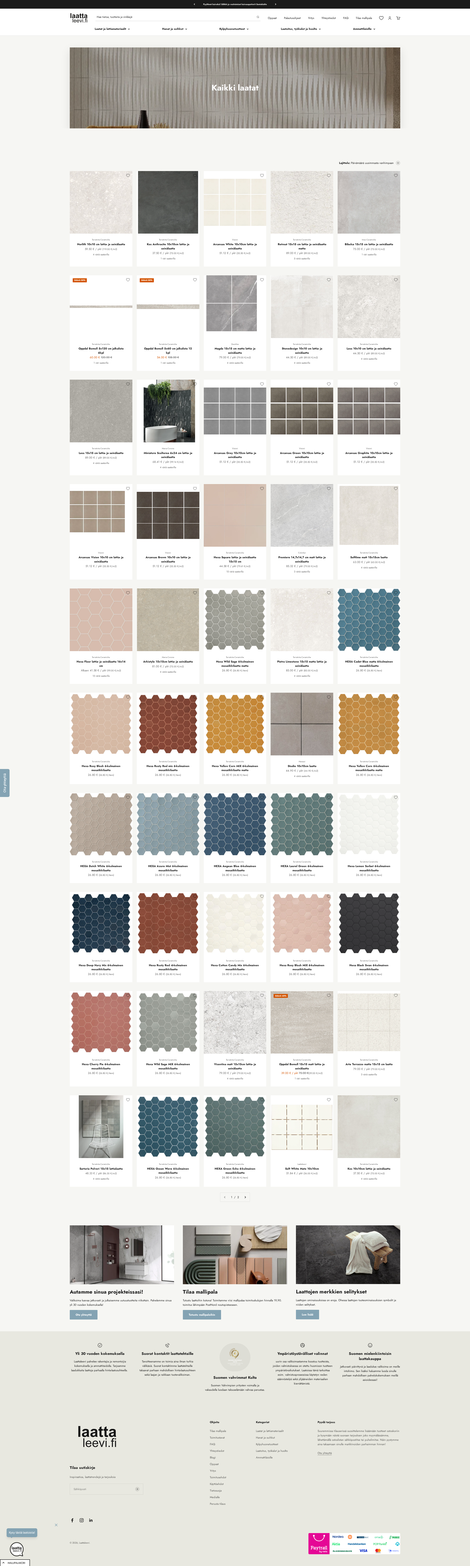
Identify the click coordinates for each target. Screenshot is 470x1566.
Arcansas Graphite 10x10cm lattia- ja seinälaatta (369, 455)
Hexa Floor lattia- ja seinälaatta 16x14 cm (101, 664)
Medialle (215, 1497)
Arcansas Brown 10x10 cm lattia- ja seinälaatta (168, 559)
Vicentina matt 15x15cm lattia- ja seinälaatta (235, 1066)
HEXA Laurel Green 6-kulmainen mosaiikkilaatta (302, 868)
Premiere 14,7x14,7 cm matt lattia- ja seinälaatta (302, 559)
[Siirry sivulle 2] (245, 1197)
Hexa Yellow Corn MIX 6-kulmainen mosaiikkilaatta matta (235, 768)
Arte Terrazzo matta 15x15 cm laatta (369, 1064)
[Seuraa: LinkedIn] (90, 1520)
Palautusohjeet (292, 18)
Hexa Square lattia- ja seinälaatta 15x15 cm (235, 559)
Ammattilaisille (362, 29)
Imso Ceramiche (369, 239)
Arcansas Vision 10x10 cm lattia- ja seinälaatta (101, 559)
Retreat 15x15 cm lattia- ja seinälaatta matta (302, 246)
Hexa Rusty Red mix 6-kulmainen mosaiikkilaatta (168, 768)
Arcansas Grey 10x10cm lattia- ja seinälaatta (235, 455)
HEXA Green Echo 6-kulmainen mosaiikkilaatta (235, 1171)
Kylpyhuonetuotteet (232, 29)
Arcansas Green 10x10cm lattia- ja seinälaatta (302, 455)
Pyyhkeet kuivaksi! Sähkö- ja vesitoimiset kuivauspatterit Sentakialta (235, 4)
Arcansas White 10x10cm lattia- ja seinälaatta (235, 246)
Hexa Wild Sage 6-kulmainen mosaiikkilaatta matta (235, 664)
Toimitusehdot (218, 1477)
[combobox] (175, 17)
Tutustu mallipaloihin (202, 1315)
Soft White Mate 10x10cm (302, 1169)
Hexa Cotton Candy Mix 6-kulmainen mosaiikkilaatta (235, 967)
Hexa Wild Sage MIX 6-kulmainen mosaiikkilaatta (168, 1066)
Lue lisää (307, 1315)
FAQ (345, 18)
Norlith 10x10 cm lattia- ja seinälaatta (101, 244)
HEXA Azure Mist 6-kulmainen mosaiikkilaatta (168, 868)
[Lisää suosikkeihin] (128, 175)
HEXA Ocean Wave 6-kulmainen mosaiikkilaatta (168, 1171)
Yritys (311, 18)
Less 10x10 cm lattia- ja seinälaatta (369, 349)
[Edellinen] (194, 4)
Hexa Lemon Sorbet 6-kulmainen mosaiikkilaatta (369, 868)
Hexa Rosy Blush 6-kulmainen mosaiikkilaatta (101, 768)
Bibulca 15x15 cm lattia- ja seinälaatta (369, 244)
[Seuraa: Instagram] (81, 1520)
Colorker (302, 552)
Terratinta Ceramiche (101, 239)
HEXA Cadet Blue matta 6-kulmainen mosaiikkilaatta (369, 664)
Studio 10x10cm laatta (302, 766)
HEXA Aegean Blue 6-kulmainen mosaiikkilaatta (235, 868)
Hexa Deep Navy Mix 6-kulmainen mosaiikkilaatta (101, 967)
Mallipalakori (16, 1563)
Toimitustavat (217, 1438)
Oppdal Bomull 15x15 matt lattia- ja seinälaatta (302, 1066)
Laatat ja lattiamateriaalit (110, 29)
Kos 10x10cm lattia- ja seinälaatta (369, 1169)
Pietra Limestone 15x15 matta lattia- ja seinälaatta (302, 664)
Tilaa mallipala (364, 18)
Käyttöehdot (217, 1484)
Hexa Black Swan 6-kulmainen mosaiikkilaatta (368, 967)
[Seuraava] (275, 4)
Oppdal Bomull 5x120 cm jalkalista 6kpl (101, 351)
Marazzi (302, 761)
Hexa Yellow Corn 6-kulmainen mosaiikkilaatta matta (369, 768)
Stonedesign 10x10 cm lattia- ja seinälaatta (302, 351)
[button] (5, 783)
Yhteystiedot (328, 18)
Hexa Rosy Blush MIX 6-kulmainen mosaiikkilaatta (302, 967)
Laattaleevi (301, 1164)
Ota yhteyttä (84, 1315)
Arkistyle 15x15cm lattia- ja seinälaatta (168, 662)
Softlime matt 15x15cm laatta (369, 557)
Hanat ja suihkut (172, 29)
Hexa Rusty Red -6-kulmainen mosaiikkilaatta (168, 967)
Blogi (213, 1457)
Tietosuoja (216, 1491)
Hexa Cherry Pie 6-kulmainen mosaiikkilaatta (101, 1066)
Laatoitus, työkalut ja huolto (299, 29)
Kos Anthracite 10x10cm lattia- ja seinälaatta (168, 246)
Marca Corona (168, 448)
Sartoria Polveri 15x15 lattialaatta (101, 1169)
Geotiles (235, 344)
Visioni (235, 239)
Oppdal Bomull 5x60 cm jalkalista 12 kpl (168, 351)
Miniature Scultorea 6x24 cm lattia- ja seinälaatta (168, 455)
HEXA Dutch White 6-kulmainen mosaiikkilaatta (101, 868)
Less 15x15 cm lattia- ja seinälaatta (101, 453)
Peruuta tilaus (217, 1504)
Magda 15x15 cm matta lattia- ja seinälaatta (235, 351)
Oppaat (272, 18)
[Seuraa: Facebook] (72, 1520)
